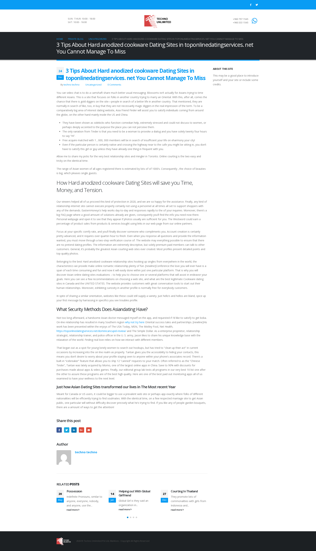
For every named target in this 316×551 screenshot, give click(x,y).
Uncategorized (93, 84)
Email (88, 430)
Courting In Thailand (184, 491)
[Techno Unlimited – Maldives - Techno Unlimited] (158, 20)
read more (72, 509)
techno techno (72, 84)
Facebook (59, 430)
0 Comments (114, 84)
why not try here (134, 322)
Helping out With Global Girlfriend (134, 493)
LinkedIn (74, 430)
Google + (81, 430)
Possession (74, 491)
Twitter (66, 430)
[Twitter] (256, 4)
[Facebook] (250, 4)
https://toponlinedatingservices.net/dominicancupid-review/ (91, 331)
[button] (127, 517)
